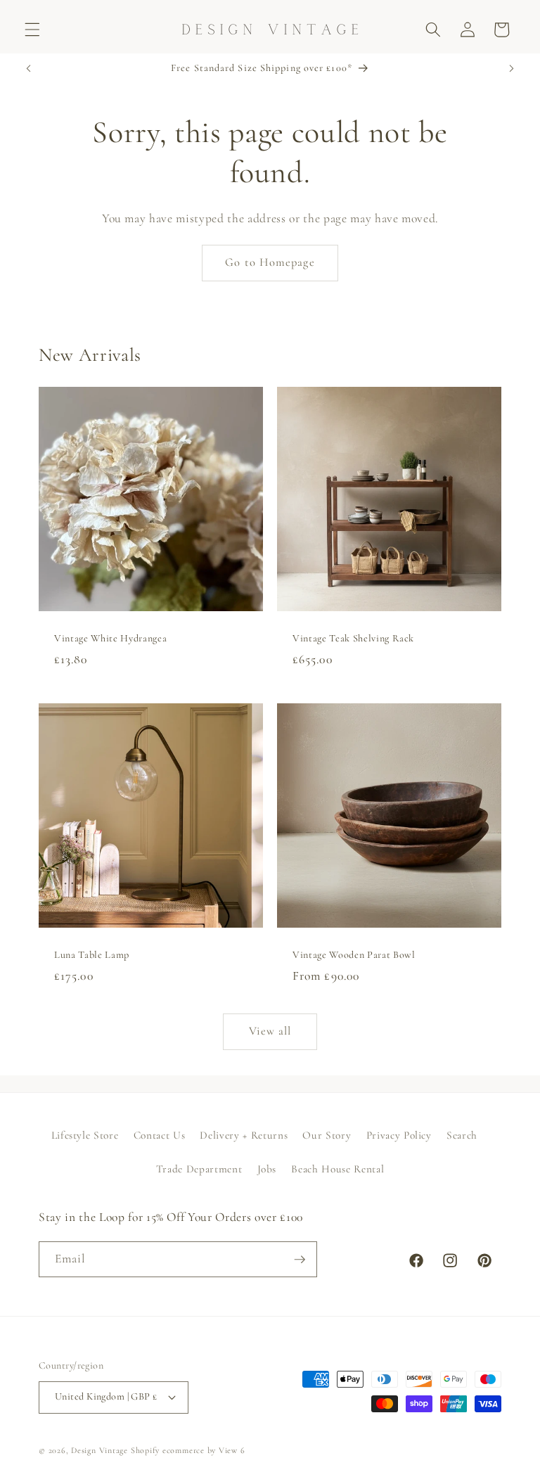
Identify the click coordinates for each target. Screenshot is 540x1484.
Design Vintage (99, 1450)
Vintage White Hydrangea (110, 638)
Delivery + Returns (244, 1135)
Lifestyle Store (85, 1135)
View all (270, 1031)
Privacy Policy (399, 1135)
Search (461, 1135)
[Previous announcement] (28, 68)
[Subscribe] (299, 1259)
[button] (32, 29)
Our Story (326, 1135)
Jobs (267, 1169)
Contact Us (160, 1135)
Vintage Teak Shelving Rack (353, 638)
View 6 (232, 1450)
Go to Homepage (269, 262)
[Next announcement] (511, 68)
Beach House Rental (337, 1169)
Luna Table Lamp (91, 954)
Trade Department (199, 1169)
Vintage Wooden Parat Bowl (354, 954)
